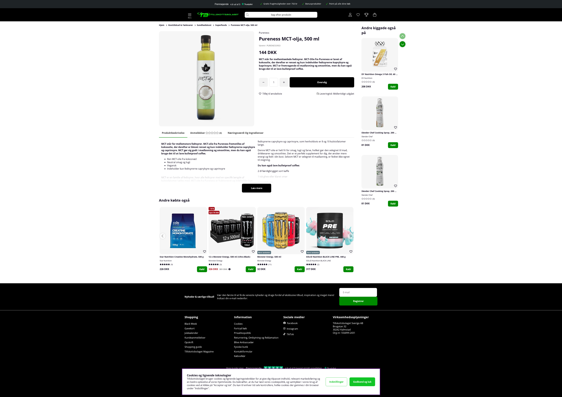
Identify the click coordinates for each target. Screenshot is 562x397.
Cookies (238, 323)
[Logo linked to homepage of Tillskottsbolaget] (218, 14)
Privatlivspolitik (242, 333)
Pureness (264, 32)
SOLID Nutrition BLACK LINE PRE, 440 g (326, 256)
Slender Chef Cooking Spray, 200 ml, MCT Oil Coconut (388, 132)
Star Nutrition (166, 260)
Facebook (292, 323)
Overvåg (322, 82)
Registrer (358, 301)
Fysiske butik (241, 346)
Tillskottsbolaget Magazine (199, 351)
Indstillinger (336, 381)
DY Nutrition (366, 78)
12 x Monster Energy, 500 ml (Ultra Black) (229, 256)
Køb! (393, 86)
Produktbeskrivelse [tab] (173, 132)
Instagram (292, 328)
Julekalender (191, 333)
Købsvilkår (239, 356)
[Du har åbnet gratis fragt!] (263, 82)
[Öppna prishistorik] (229, 269)
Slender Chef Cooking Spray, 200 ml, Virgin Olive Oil (387, 191)
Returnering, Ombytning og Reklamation (256, 337)
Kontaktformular (243, 351)
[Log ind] (350, 15)
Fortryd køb (240, 328)
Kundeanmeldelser (195, 337)
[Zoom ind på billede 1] (206, 78)
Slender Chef (366, 136)
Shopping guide (193, 346)
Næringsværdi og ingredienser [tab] (245, 132)
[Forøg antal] (284, 82)
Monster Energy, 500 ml (269, 256)
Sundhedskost (204, 25)
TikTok (290, 334)
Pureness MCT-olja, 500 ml (244, 25)
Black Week (191, 323)
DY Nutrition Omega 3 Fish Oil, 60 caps (380, 74)
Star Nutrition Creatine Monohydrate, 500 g (182, 256)
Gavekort (190, 328)
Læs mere (256, 188)
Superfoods (221, 25)
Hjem (161, 25)
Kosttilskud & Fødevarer (180, 25)
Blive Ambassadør (244, 342)
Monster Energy (215, 260)
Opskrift (189, 342)
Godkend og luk (362, 381)
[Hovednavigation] (190, 15)
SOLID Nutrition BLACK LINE (318, 260)
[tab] (206, 132)
